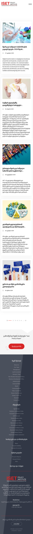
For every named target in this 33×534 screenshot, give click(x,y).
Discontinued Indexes (16, 425)
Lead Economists (16, 372)
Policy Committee (16, 390)
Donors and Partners (16, 393)
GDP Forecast (16, 416)
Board (16, 386)
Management (16, 369)
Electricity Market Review (16, 430)
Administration (16, 381)
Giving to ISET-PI (16, 395)
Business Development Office (16, 379)
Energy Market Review (16, 432)
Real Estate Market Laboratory (16, 434)
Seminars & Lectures (16, 448)
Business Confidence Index (16, 411)
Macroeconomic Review (16, 423)
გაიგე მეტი (16, 523)
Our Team (16, 367)
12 (25, 320)
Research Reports (16, 456)
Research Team (16, 374)
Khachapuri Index (16, 420)
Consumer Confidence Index (16, 413)
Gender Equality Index (16, 418)
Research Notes (16, 459)
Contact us (16, 400)
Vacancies (16, 397)
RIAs (16, 461)
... (23, 320)
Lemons (20, 530)
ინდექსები (16, 405)
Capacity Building (16, 445)
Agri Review (17, 408)
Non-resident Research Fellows (16, 376)
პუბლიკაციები (16, 453)
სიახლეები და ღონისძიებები (16, 439)
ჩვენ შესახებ (16, 361)
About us (16, 365)
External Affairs (16, 383)
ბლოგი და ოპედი (16, 466)
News (16, 443)
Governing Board (16, 388)
